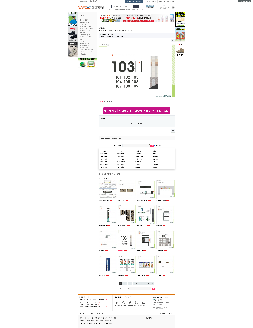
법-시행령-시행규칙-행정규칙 (87, 50)
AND (160, 146)
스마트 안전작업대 (104, 200)
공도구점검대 (156, 159)
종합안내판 (140, 250)
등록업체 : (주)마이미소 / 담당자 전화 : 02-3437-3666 (136, 111)
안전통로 (155, 167)
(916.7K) (108, 34)
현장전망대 (104, 159)
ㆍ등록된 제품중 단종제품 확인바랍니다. (89, 302)
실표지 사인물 (122, 225)
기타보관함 (138, 164)
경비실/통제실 (139, 154)
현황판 (120, 151)
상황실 (154, 151)
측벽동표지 (121, 250)
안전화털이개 (104, 167)
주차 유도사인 (103, 225)
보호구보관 (121, 164)
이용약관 (90, 313)
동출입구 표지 (160, 250)
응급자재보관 (104, 164)
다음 (148, 283)
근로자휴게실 (156, 156)
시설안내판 (101, 250)
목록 (173, 40)
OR (156, 146)
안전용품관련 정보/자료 (85, 30)
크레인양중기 (121, 167)
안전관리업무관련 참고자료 (86, 28)
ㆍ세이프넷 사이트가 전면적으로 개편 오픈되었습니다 (92, 306)
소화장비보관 (121, 162)
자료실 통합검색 (118, 146)
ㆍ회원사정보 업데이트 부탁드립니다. (88, 304)
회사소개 (82, 313)
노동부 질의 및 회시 (84, 39)
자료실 (82, 15)
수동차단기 (159, 275)
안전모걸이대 (156, 164)
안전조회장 (104, 156)
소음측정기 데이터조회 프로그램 (87, 52)
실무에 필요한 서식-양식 (85, 35)
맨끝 (152, 283)
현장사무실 (138, 151)
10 (144, 283)
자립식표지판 (121, 275)
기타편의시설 (138, 159)
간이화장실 (121, 159)
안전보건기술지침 (84, 24)
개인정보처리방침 (101, 313)
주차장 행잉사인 (142, 200)
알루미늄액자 (141, 275)
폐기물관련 (138, 162)
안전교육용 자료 (83, 32)
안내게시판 (159, 225)
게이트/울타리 (104, 151)
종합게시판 (104, 154)
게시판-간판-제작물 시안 (86, 22)
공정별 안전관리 (83, 54)
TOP (171, 313)
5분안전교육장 (139, 156)
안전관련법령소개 (84, 47)
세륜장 (154, 154)
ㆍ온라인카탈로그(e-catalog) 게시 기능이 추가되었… (92, 300)
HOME (163, 313)
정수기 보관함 (102, 275)
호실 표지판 (121, 200)
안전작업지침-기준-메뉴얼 (86, 26)
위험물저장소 (104, 162)
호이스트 (137, 167)
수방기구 (155, 162)
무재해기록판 (121, 154)
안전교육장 (121, 156)
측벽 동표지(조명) (141, 225)
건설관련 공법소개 (84, 45)
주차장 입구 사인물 (161, 200)
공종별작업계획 (83, 41)
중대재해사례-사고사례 (85, 37)
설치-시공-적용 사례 (84, 20)
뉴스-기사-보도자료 (84, 43)
